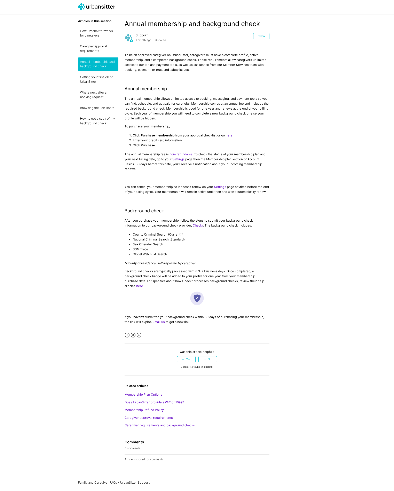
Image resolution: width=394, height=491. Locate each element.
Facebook (127, 335)
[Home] (96, 9)
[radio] (186, 359)
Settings (178, 159)
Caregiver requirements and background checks (160, 425)
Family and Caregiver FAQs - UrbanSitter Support (114, 482)
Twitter (133, 335)
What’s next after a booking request (93, 94)
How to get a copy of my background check (97, 121)
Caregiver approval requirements (93, 48)
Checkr (198, 225)
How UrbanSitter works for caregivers (96, 33)
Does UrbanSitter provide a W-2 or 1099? (154, 402)
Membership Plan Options (143, 394)
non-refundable (181, 154)
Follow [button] (261, 36)
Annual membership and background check (97, 64)
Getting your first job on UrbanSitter (96, 79)
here (229, 135)
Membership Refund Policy (144, 410)
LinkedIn (139, 335)
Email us (159, 322)
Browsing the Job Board (97, 108)
